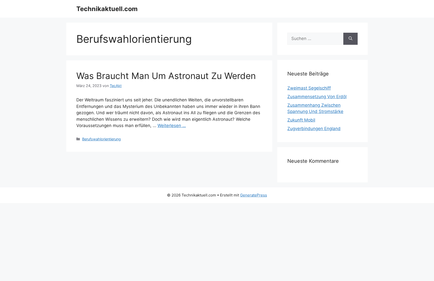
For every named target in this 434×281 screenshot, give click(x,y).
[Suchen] (350, 39)
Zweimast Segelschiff (309, 88)
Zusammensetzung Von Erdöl (317, 96)
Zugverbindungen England (314, 128)
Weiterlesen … (171, 125)
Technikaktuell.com (107, 9)
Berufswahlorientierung (101, 139)
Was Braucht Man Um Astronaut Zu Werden (166, 75)
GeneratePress (253, 195)
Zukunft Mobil (301, 120)
